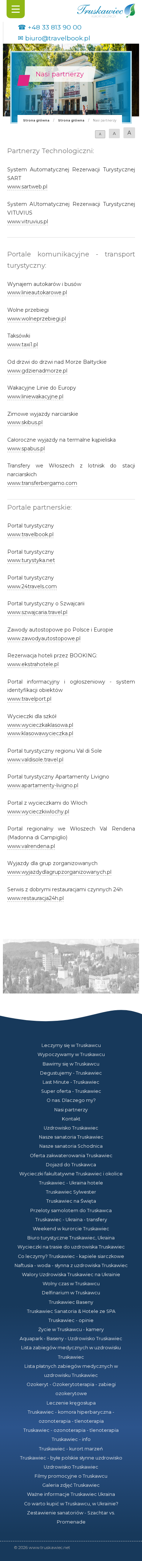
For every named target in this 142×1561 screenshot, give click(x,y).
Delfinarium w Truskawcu (71, 1292)
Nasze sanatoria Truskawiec (71, 1137)
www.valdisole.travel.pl (35, 759)
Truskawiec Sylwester (71, 1192)
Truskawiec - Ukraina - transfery (71, 1219)
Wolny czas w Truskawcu (71, 1283)
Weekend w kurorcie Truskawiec (71, 1228)
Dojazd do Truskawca (71, 1164)
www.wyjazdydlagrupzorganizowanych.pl (59, 872)
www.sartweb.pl (27, 186)
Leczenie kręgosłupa (71, 1403)
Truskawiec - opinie (71, 1320)
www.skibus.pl (25, 422)
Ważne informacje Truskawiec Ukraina (71, 1494)
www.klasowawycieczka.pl (40, 733)
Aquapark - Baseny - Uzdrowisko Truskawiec (71, 1338)
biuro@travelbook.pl (57, 38)
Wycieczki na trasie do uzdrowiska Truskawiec (71, 1247)
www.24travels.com (32, 586)
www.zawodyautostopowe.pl (43, 638)
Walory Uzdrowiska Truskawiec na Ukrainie (71, 1274)
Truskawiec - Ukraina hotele (71, 1183)
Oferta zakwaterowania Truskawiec (71, 1155)
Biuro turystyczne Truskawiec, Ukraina (71, 1238)
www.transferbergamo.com (42, 483)
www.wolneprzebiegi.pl (36, 318)
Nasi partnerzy (71, 1109)
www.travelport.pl (29, 699)
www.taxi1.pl (22, 344)
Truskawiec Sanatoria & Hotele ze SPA (71, 1311)
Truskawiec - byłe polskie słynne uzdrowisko (71, 1458)
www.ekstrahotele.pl (33, 664)
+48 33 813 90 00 (55, 27)
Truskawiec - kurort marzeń (71, 1449)
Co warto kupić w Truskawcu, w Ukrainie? (71, 1503)
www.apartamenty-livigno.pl (42, 785)
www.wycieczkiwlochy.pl (38, 811)
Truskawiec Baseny (71, 1302)
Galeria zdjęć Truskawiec (71, 1485)
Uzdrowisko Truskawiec (71, 1128)
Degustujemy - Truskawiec (71, 1073)
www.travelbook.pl (30, 534)
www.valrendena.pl (31, 846)
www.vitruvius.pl (27, 221)
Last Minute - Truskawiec (71, 1082)
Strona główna (36, 120)
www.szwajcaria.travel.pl (37, 612)
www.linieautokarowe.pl (37, 292)
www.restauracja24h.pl (35, 898)
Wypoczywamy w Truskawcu (71, 1054)
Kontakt (71, 1119)
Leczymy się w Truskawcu (71, 1045)
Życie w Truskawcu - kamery (71, 1329)
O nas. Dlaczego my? (71, 1100)
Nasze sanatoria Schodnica (71, 1146)
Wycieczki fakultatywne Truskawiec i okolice (71, 1173)
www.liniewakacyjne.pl (35, 396)
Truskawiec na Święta (71, 1201)
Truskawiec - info (71, 1439)
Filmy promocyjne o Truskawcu (71, 1476)
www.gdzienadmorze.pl (37, 370)
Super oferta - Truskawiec (71, 1091)
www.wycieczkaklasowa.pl (40, 725)
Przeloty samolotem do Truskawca (71, 1210)
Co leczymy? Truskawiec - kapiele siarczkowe (71, 1256)
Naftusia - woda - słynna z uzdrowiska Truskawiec (71, 1265)
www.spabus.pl (26, 448)
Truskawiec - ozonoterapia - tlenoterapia (71, 1430)
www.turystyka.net (31, 560)
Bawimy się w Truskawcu (71, 1064)
